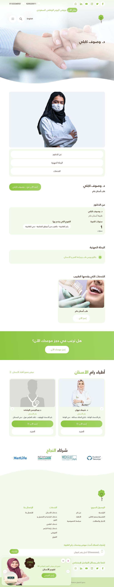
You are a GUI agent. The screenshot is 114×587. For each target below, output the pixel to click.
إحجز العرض (49, 575)
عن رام (78, 512)
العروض (54, 532)
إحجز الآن (82, 318)
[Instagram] (92, 4)
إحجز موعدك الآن (58, 349)
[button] (5, 571)
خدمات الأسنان (51, 512)
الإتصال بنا (29, 512)
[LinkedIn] (81, 4)
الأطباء (78, 516)
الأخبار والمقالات (99, 521)
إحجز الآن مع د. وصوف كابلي (25, 186)
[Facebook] (103, 4)
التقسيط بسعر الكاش (97, 516)
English (30, 18)
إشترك (14, 551)
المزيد (81, 431)
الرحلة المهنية (57, 162)
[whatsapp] (75, 4)
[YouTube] (86, 4)
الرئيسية (102, 512)
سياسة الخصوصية (74, 521)
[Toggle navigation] (13, 19)
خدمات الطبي (52, 524)
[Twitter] (97, 4)
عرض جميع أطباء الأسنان (23, 372)
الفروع (55, 536)
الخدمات (57, 171)
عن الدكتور (57, 154)
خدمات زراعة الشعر (50, 528)
